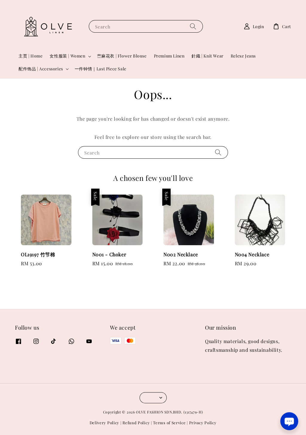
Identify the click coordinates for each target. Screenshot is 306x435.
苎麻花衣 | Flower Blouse (122, 56)
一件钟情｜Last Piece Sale (100, 69)
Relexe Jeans (243, 56)
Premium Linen (169, 56)
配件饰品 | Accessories (41, 69)
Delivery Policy (105, 422)
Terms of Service (169, 422)
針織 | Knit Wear (207, 56)
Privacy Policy (203, 422)
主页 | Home (30, 56)
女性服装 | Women (67, 56)
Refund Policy (136, 422)
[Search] (193, 26)
